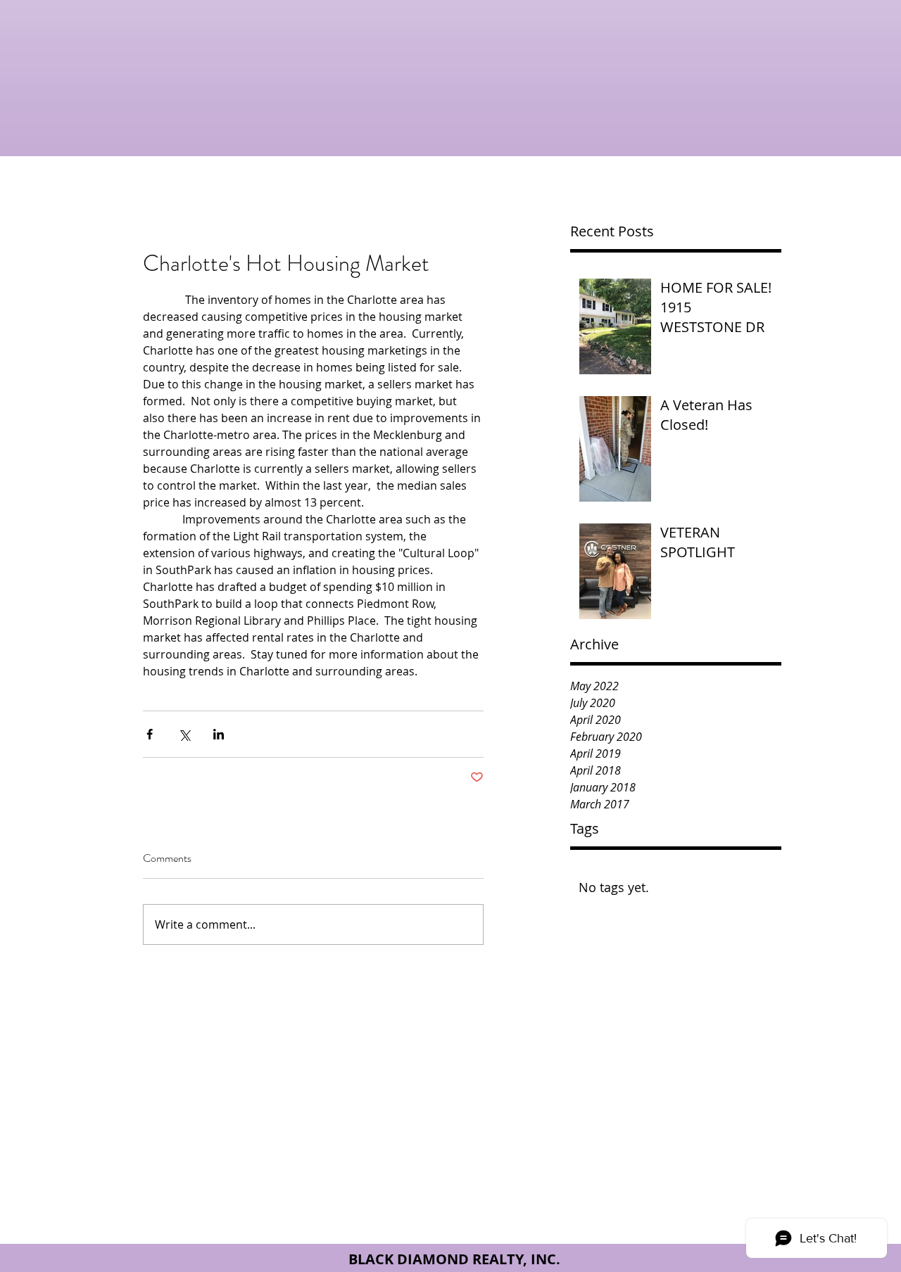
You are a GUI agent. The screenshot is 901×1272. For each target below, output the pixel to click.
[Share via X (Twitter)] (184, 734)
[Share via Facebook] (149, 734)
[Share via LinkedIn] (218, 734)
